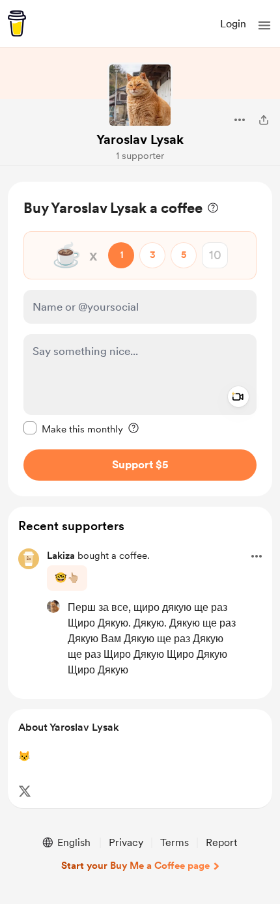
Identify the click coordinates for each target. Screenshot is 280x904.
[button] (264, 25)
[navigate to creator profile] (140, 95)
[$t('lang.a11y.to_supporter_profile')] (53, 606)
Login (233, 24)
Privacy (126, 842)
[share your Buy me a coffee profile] (264, 119)
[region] (140, 339)
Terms (174, 842)
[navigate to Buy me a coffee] (17, 23)
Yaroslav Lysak (140, 139)
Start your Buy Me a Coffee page (135, 865)
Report (221, 842)
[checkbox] (73, 428)
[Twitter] (24, 791)
